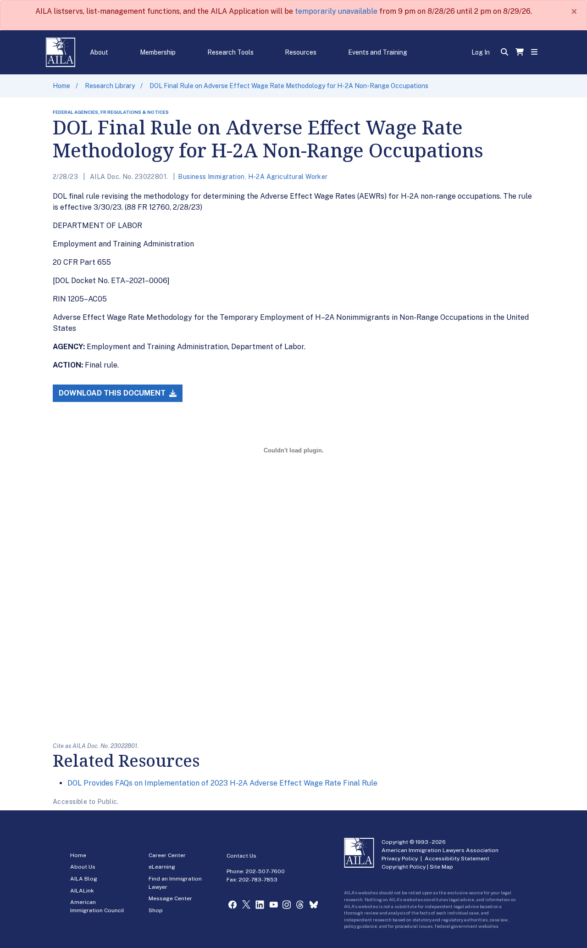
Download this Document (113, 393)
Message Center (170, 898)
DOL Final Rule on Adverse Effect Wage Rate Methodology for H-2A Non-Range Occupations (289, 85)
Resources (300, 52)
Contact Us (241, 856)
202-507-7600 (265, 871)
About (99, 52)
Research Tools (230, 52)
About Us (82, 867)
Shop (156, 910)
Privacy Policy (400, 858)
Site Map (441, 867)
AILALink (82, 890)
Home (61, 85)
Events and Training (377, 52)
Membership (158, 52)
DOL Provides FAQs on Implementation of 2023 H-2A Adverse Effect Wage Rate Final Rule (222, 783)
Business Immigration (211, 176)
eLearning (162, 867)
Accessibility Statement (457, 858)
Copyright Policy (404, 867)
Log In (480, 52)
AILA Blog (83, 879)
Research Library (110, 85)
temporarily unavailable (336, 11)
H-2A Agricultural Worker (288, 176)
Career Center (167, 855)
